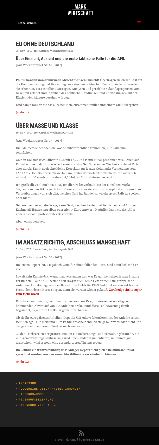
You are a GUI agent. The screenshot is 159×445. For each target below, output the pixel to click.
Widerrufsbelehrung (36, 399)
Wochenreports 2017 (62, 51)
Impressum (27, 383)
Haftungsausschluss (36, 394)
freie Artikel (41, 51)
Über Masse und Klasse (47, 125)
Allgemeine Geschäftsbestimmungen (50, 388)
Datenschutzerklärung (38, 405)
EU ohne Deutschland (45, 44)
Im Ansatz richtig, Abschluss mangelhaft (73, 242)
